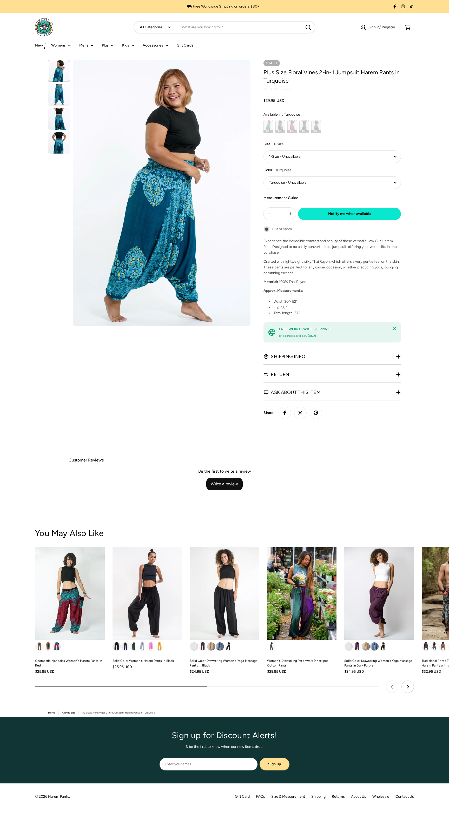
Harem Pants (58, 796)
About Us (358, 796)
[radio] (268, 126)
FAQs (260, 796)
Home (51, 712)
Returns (338, 796)
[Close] (395, 328)
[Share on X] (300, 413)
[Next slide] (407, 687)
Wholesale (380, 796)
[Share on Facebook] (285, 413)
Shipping (318, 796)
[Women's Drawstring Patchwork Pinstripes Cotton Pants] (302, 593)
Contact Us (404, 796)
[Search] (308, 27)
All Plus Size (68, 712)
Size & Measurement (288, 796)
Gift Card (242, 796)
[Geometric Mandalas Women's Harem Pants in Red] (70, 593)
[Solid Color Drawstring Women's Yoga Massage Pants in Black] (224, 593)
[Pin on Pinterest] (316, 413)
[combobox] (224, 27)
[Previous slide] (392, 687)
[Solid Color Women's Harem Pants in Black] (147, 593)
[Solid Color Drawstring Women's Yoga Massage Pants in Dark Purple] (379, 593)
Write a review (224, 483)
